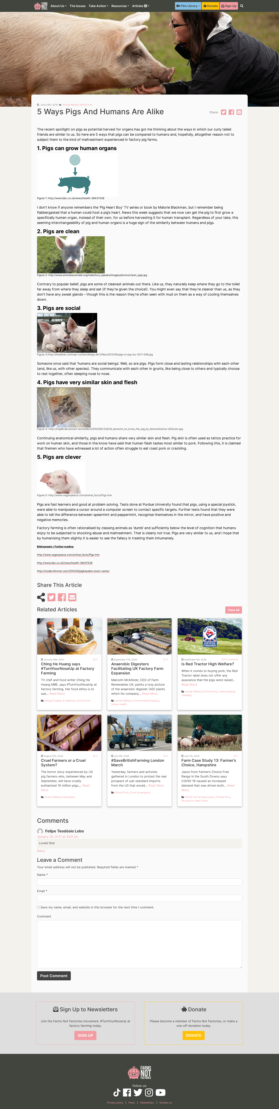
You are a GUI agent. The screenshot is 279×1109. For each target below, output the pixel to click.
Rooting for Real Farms (194, 800)
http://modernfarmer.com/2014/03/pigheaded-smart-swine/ (73, 570)
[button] (242, 6)
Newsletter (69, 797)
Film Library (188, 6)
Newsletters (147, 1102)
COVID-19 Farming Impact (200, 797)
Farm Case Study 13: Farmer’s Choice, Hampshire (208, 762)
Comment (44, 916)
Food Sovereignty (140, 792)
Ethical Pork (86, 104)
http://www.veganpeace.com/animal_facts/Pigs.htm (68, 554)
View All (234, 610)
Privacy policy (115, 1102)
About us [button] (57, 6)
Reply (41, 851)
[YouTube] (117, 1094)
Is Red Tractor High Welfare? (207, 664)
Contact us (165, 1102)
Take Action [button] (97, 6)
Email (41, 891)
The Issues (78, 6)
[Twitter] (223, 113)
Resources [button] (119, 6)
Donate (212, 6)
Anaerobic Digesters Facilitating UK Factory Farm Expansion (137, 668)
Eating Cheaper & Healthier (59, 700)
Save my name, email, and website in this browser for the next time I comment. (97, 907)
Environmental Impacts (146, 700)
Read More (57, 693)
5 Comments (231, 659)
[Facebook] (231, 113)
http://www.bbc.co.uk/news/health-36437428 (64, 562)
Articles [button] (138, 6)
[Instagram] (149, 1094)
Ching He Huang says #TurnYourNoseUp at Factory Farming (67, 668)
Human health (119, 704)
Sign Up (230, 6)
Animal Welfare (71, 104)
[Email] (239, 113)
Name (41, 875)
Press (131, 1102)
